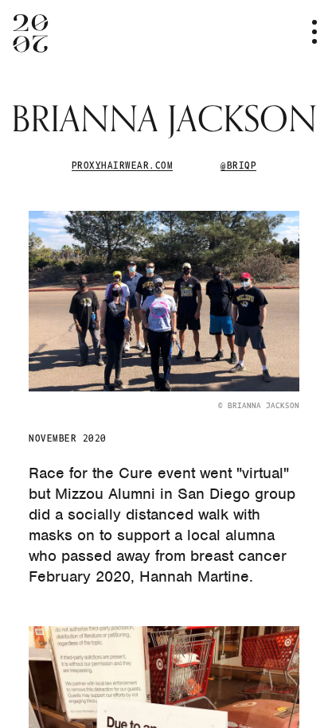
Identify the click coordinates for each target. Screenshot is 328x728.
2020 (31, 33)
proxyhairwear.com (122, 164)
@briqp (238, 164)
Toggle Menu (304, 32)
